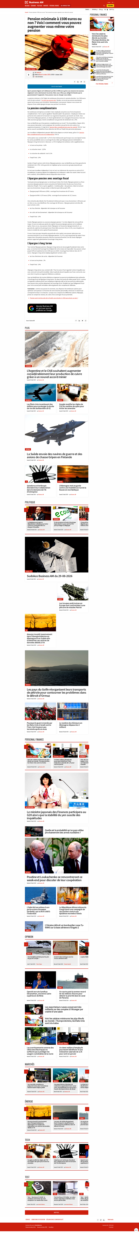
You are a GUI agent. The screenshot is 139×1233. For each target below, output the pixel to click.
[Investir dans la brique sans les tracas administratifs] (65, 942)
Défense (28, 449)
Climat (60, 988)
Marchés (45, 6)
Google (60, 400)
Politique (39, 6)
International (30, 807)
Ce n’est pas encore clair (49, 100)
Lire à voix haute (56, 86)
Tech (101, 9)
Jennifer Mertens (41, 1204)
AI (26, 482)
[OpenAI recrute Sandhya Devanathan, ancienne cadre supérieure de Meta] (40, 972)
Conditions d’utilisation (38, 1219)
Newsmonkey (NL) (31, 1227)
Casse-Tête (29, 571)
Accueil (26, 12)
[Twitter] (101, 1219)
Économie (33, 6)
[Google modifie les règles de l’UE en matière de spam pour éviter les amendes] (72, 385)
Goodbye (51, 1227)
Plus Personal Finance (104, 83)
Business (28, 400)
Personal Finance (54, 6)
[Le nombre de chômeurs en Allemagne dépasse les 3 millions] (72, 703)
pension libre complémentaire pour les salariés (63, 127)
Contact (28, 1219)
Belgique (27, 6)
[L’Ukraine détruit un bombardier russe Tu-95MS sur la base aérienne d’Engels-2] (34, 922)
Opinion (94, 9)
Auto (27, 1044)
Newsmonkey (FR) (42, 1227)
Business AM (41, 380)
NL (113, 2)
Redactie (39, 72)
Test (106, 9)
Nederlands (110, 1219)
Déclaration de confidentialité (54, 1219)
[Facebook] (98, 1219)
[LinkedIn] (103, 1219)
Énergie (88, 9)
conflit (60, 599)
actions (29, 1081)
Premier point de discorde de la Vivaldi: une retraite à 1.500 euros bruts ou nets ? (54, 298)
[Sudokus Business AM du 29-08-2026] (56, 538)
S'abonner (110, 5)
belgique (82, 954)
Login (109, 2)
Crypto (111, 9)
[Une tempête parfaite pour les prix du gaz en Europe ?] (38, 942)
